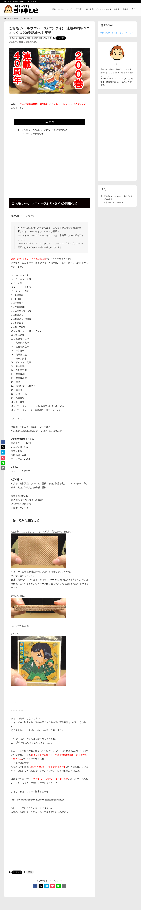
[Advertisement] (49, 167)
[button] (35, 886)
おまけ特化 (60, 38)
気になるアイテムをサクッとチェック (116, 33)
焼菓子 (29, 872)
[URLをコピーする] (64, 886)
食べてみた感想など (35, 133)
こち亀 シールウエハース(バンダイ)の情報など (44, 130)
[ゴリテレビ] (21, 9)
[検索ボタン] (134, 9)
